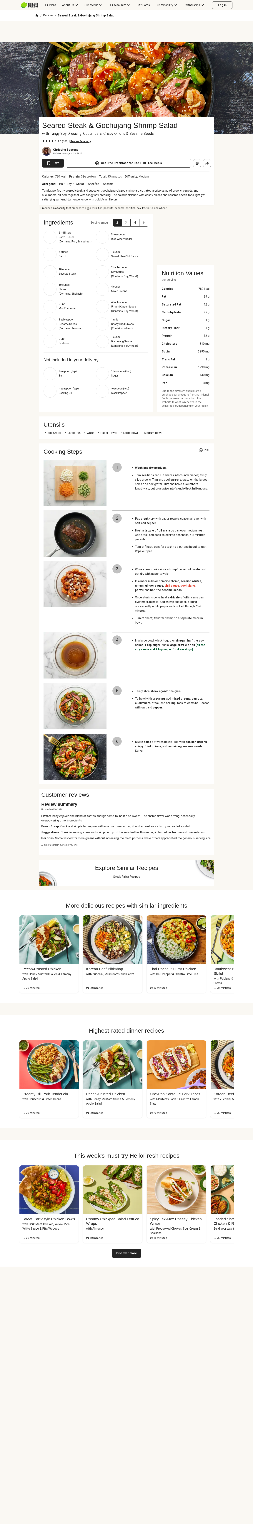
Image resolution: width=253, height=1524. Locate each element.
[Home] (36, 15)
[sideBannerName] (185, 237)
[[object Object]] (197, 163)
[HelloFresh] (29, 5)
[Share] (207, 163)
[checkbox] (43, 141)
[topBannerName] (126, 31)
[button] (117, 223)
